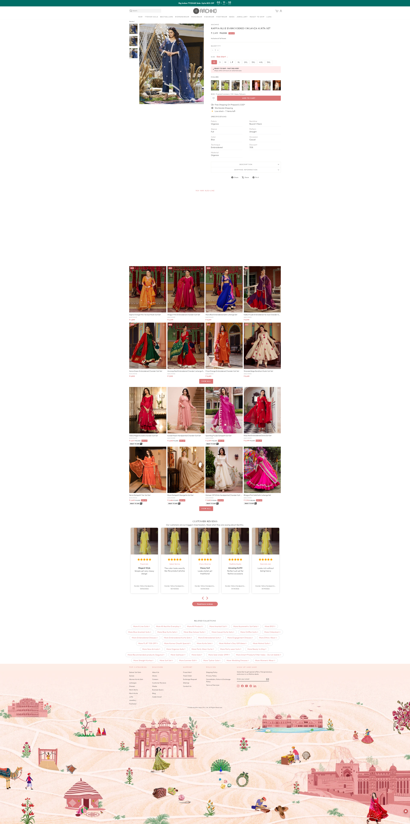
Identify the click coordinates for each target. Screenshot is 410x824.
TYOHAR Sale (151, 17)
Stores (154, 676)
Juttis (131, 697)
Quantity (216, 46)
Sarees (131, 676)
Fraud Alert (187, 672)
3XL (253, 62)
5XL (269, 62)
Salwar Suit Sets (135, 672)
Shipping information (246, 170)
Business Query (157, 690)
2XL (246, 62)
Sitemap (186, 683)
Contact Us (187, 686)
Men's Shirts (133, 690)
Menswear (196, 17)
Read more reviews (205, 604)
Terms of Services (212, 685)
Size (213, 57)
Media (154, 686)
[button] (203, 598)
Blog (154, 693)
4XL (261, 62)
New (140, 17)
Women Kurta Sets (136, 679)
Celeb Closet (157, 697)
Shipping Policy (211, 672)
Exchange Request (190, 679)
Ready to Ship (257, 17)
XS (214, 62)
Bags (232, 17)
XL (239, 62)
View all (206, 381)
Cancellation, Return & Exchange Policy (218, 680)
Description (245, 164)
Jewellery (242, 17)
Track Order (187, 676)
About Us (155, 672)
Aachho (215, 25)
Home (131, 21)
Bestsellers (166, 17)
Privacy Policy (211, 676)
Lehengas (132, 683)
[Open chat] (406, 811)
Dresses (132, 686)
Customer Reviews (159, 683)
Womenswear (182, 17)
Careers (155, 679)
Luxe (269, 17)
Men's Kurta (133, 693)
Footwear (221, 17)
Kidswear (209, 17)
